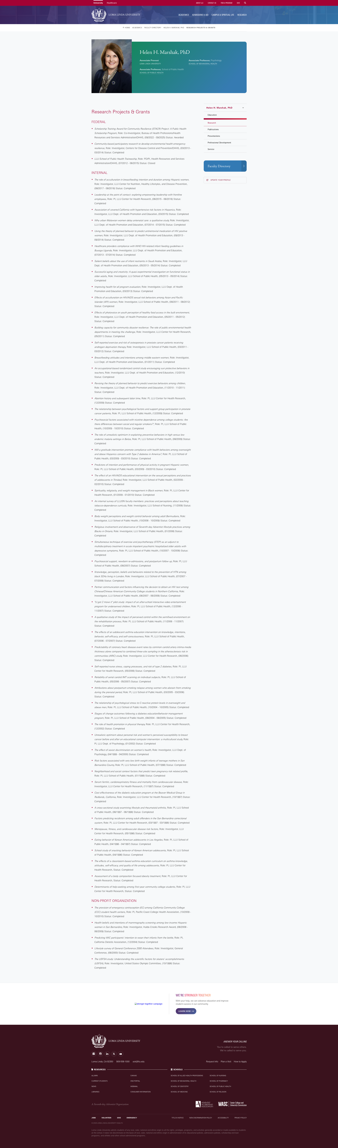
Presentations (214, 136)
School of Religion (218, 1092)
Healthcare (112, 3)
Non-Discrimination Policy (200, 1118)
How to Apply (240, 1061)
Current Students (99, 1081)
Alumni (94, 1076)
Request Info (212, 1061)
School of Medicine (179, 1092)
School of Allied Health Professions (187, 1076)
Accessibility (223, 1118)
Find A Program (226, 3)
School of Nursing (218, 1076)
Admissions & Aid (200, 14)
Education (212, 115)
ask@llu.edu (138, 1061)
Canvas (133, 1076)
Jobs (93, 1118)
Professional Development (219, 142)
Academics (184, 14)
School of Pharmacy (219, 1081)
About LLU (199, 3)
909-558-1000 (123, 1061)
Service (211, 149)
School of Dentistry (180, 1086)
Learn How (185, 1011)
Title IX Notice (178, 1118)
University (98, 3)
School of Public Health (151, 73)
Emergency (132, 1118)
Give (238, 3)
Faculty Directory (219, 166)
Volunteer (106, 1118)
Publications (213, 129)
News (93, 1086)
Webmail (134, 1086)
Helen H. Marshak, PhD (219, 107)
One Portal (135, 1081)
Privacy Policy (240, 1118)
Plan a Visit (226, 1061)
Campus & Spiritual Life (223, 14)
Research (242, 14)
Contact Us (211, 3)
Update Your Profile (220, 180)
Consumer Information (140, 1092)
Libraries (95, 1092)
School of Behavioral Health (203, 64)
